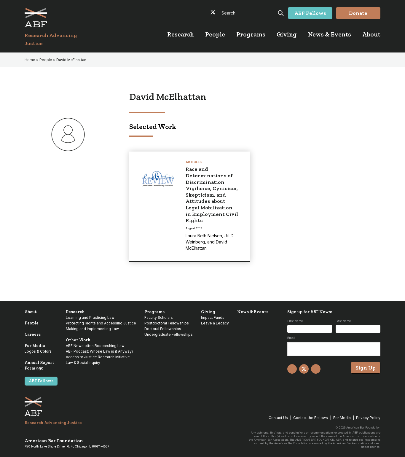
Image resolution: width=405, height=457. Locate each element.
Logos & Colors (38, 351)
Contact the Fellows (310, 417)
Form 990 (34, 368)
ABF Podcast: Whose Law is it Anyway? (99, 351)
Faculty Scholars (158, 317)
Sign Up (365, 367)
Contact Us (278, 417)
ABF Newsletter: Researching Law (95, 345)
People (32, 323)
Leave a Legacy (215, 323)
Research (75, 311)
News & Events (252, 311)
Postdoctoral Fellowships (166, 323)
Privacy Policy (368, 417)
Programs (154, 311)
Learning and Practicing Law (90, 317)
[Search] (280, 12)
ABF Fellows (41, 380)
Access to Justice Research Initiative (98, 357)
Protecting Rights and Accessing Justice (101, 323)
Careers (33, 334)
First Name (295, 321)
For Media (35, 345)
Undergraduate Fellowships (168, 334)
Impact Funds (212, 317)
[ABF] (58, 17)
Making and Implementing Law (92, 329)
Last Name (343, 321)
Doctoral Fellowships (162, 329)
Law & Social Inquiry (83, 362)
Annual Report (39, 362)
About (31, 311)
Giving (208, 311)
